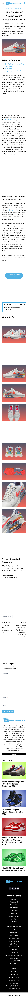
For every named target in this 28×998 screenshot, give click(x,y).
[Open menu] (3, 3)
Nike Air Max (18, 8)
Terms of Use (14, 983)
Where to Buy (9, 68)
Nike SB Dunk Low (14, 916)
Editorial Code (14, 980)
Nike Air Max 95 (14, 922)
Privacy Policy (14, 977)
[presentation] (14, 770)
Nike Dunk (14, 913)
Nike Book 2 (14, 952)
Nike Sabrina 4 (14, 947)
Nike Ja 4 (14, 950)
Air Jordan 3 (14, 902)
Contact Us (14, 975)
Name (5, 697)
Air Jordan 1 (14, 899)
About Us (14, 972)
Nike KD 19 (14, 935)
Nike (12, 8)
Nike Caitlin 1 (14, 964)
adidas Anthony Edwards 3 (14, 955)
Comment (6, 674)
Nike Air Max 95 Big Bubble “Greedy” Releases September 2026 (14, 784)
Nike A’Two (14, 958)
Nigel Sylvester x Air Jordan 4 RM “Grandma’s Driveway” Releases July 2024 (21, 630)
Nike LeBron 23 (14, 933)
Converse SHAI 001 (14, 961)
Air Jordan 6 (14, 908)
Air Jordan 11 (14, 910)
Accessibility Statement (14, 986)
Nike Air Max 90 (10, 120)
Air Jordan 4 (14, 905)
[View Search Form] (24, 3)
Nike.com (12, 210)
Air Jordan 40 (14, 930)
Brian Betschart (11, 23)
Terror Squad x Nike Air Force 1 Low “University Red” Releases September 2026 (13, 841)
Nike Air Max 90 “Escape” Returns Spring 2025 (7, 627)
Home (7, 8)
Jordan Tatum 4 (14, 944)
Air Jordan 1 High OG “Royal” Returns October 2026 (12, 812)
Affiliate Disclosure (14, 989)
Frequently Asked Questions (14, 71)
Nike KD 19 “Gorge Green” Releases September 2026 (13, 869)
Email (5, 706)
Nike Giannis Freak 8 (14, 938)
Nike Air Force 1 (14, 919)
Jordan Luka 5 (14, 941)
